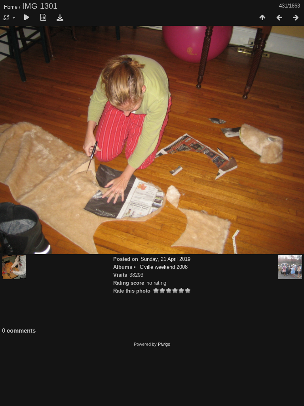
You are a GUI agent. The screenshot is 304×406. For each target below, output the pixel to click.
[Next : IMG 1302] (295, 18)
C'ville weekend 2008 (164, 267)
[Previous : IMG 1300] (279, 18)
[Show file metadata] (43, 18)
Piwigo (164, 344)
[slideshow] (26, 18)
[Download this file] (59, 18)
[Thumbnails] (262, 18)
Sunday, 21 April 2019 (165, 259)
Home (10, 7)
